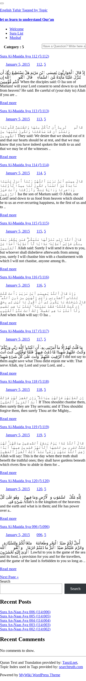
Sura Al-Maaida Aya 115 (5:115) (24, 223)
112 (39, 64)
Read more (8, 103)
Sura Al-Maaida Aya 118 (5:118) (24, 381)
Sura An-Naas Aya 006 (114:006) (25, 612)
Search (5, 581)
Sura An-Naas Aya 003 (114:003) (25, 625)
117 (39, 339)
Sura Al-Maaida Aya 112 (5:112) (24, 56)
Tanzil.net (69, 662)
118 (39, 390)
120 (39, 489)
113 (39, 119)
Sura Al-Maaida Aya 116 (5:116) (24, 277)
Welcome (17, 29)
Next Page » (9, 577)
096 (39, 535)
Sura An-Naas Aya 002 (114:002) (25, 629)
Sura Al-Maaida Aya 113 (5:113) (24, 111)
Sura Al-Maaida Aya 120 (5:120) (24, 481)
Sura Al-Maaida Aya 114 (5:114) (24, 165)
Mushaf (15, 38)
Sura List (16, 33)
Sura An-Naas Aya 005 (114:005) (25, 616)
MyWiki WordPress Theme (39, 675)
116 (39, 285)
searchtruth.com (71, 667)
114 (39, 173)
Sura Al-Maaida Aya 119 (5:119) (24, 427)
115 (39, 231)
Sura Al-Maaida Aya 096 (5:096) (24, 527)
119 (39, 435)
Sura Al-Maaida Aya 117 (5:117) (24, 331)
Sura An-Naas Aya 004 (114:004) (25, 620)
